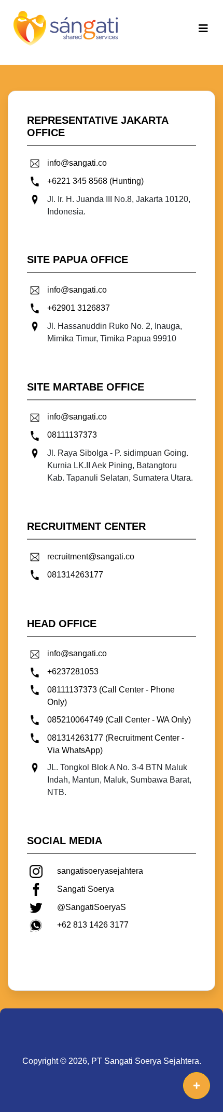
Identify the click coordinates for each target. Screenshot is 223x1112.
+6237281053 (73, 671)
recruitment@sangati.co (90, 556)
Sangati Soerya (85, 889)
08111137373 (72, 434)
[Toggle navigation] (203, 28)
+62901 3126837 (78, 308)
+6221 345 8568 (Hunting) (95, 181)
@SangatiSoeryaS (91, 907)
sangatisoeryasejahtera (100, 871)
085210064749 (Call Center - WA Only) (119, 719)
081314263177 (75, 574)
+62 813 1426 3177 (93, 924)
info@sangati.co (77, 162)
